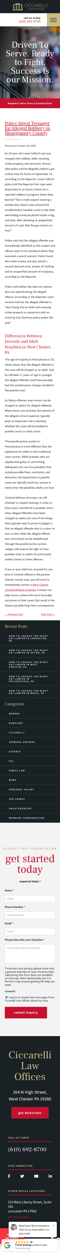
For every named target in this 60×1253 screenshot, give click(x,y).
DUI (11, 761)
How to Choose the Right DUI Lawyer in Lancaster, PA (28, 638)
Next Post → (48, 614)
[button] (58, 1239)
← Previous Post (14, 614)
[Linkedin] (50, 1177)
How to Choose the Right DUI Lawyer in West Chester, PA (28, 664)
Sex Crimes (17, 798)
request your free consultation (30, 103)
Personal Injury (21, 789)
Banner (14, 713)
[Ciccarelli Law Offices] (30, 6)
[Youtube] (36, 1177)
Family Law (17, 770)
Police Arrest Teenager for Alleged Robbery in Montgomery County (27, 128)
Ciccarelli (17, 732)
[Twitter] (22, 1177)
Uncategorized (20, 808)
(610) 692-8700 (27, 1149)
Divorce (15, 751)
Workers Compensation (26, 817)
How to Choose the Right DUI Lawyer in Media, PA (28, 692)
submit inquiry (26, 1012)
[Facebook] (9, 1177)
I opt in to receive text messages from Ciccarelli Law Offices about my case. (29, 998)
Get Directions (30, 1113)
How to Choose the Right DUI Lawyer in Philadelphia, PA (28, 679)
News (12, 780)
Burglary (16, 723)
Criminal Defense (22, 742)
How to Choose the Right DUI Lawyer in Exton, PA (28, 651)
